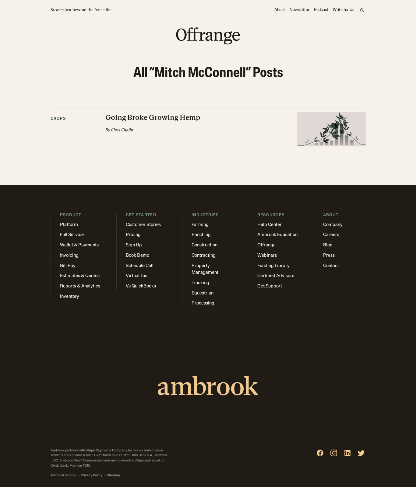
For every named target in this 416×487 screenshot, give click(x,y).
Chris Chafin (122, 130)
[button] (208, 127)
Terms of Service (63, 475)
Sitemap (113, 475)
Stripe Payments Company (106, 450)
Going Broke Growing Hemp (152, 117)
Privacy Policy (91, 475)
